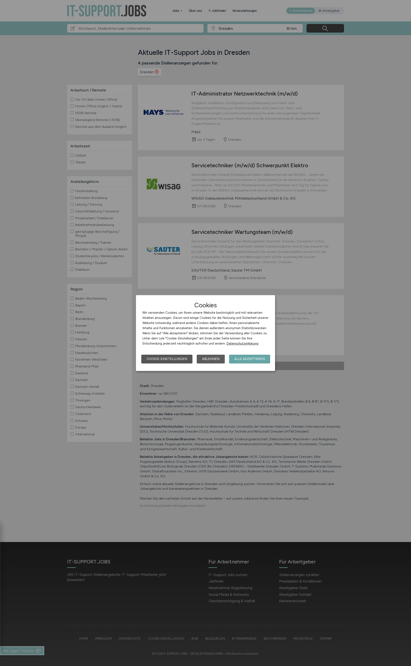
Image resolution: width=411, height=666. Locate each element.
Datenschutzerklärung (242, 343)
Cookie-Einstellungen (167, 359)
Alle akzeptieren (249, 359)
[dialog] (205, 333)
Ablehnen (210, 359)
